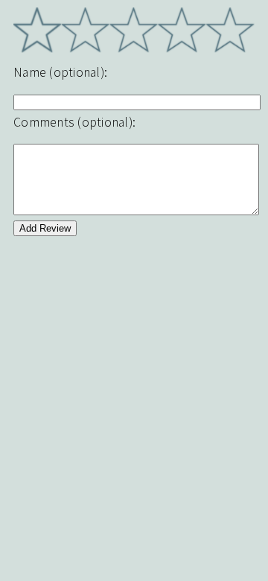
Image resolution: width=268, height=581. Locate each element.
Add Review (45, 228)
